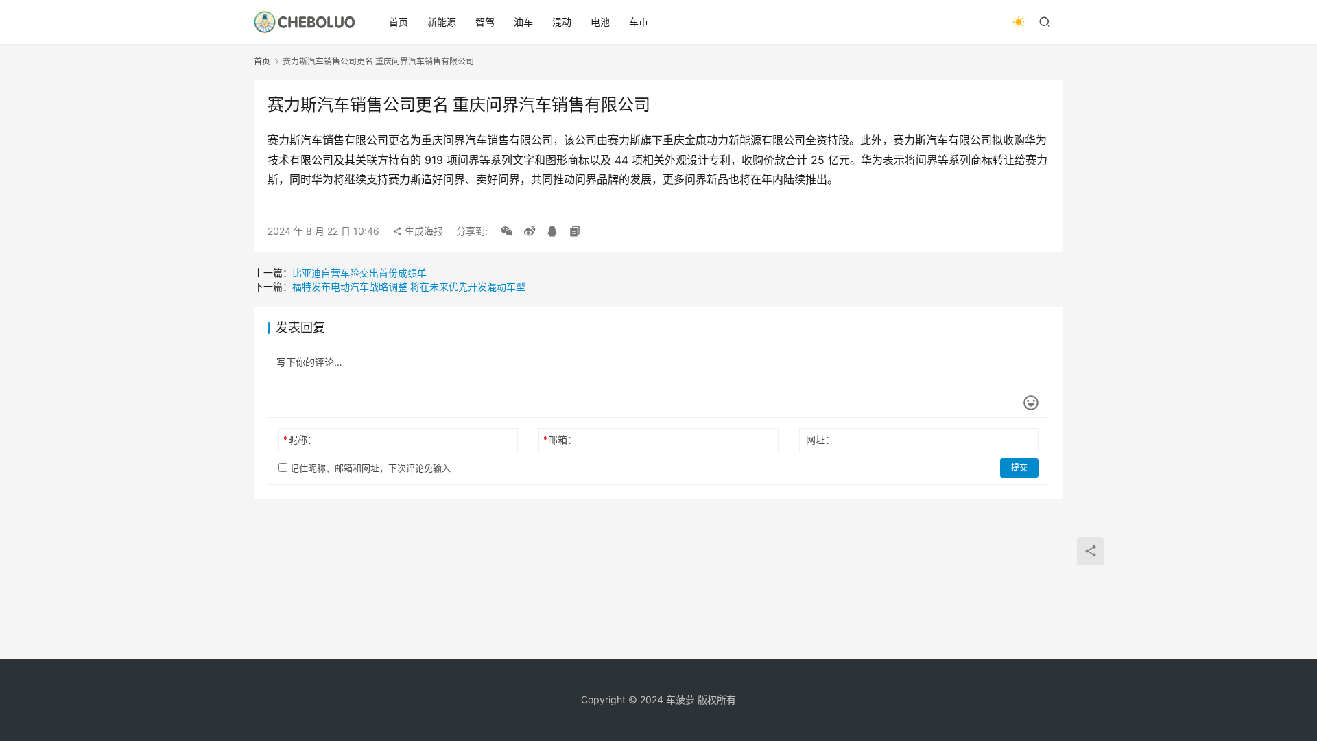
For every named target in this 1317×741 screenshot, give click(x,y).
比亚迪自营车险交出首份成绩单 (359, 273)
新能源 (441, 21)
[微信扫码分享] (507, 231)
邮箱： (560, 439)
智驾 (485, 21)
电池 (600, 21)
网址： (820, 439)
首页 (398, 21)
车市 (638, 21)
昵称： (300, 439)
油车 (523, 21)
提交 (1019, 467)
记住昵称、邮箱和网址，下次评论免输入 (369, 467)
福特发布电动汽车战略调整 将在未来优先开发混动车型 (408, 286)
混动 (561, 21)
